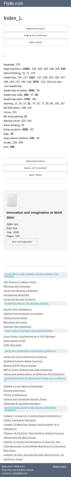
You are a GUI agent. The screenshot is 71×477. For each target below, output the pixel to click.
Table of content (35, 35)
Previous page (35, 29)
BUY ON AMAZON (22, 242)
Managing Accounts (15, 322)
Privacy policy (59, 466)
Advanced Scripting (15, 318)
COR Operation (13, 345)
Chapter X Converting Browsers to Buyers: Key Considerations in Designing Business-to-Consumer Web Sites (35, 446)
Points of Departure (15, 395)
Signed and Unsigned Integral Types (25, 399)
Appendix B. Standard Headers (22, 403)
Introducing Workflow (16, 295)
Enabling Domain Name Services (23, 361)
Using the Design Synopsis (20, 299)
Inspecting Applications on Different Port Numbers (34, 374)
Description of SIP (14, 341)
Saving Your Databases (18, 309)
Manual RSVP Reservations (20, 365)
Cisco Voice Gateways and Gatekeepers (29, 331)
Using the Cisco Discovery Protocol (25, 357)
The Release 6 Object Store (20, 282)
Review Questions (14, 390)
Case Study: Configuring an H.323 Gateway (30, 336)
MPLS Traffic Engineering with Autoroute (28, 370)
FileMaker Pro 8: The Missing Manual (27, 304)
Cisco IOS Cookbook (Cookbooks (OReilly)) (30, 351)
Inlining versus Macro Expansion (23, 386)
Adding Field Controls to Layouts (23, 313)
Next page (35, 42)
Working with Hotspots (17, 286)
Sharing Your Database (17, 326)
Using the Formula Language (21, 291)
